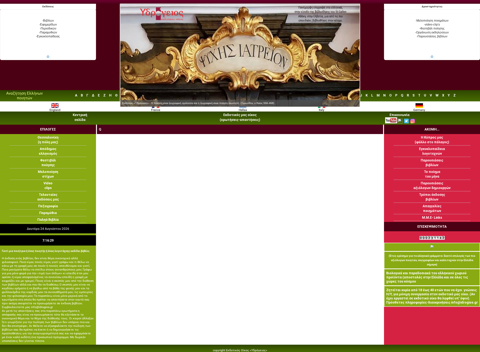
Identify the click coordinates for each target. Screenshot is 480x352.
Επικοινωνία (400, 115)
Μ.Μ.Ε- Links (432, 217)
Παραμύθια (48, 213)
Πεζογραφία (48, 206)
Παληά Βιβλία (48, 220)
